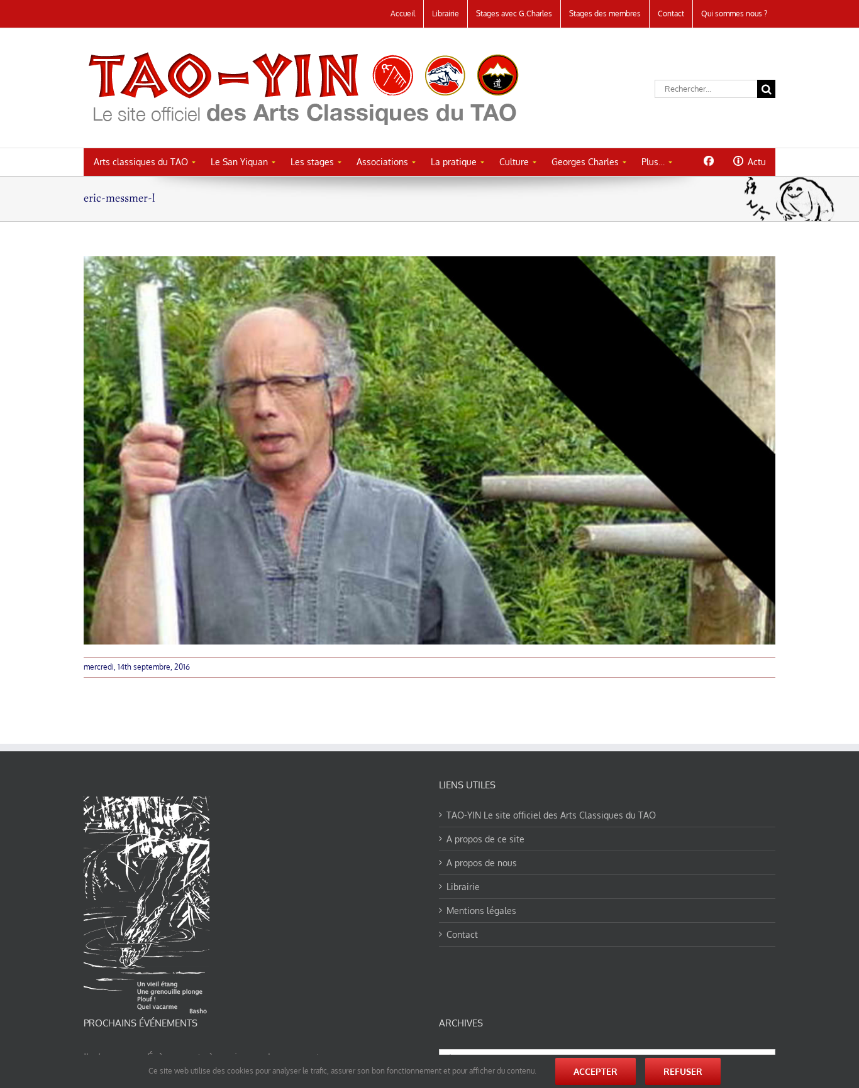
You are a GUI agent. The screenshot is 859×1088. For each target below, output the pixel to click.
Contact (462, 934)
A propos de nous (481, 862)
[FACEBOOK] (708, 160)
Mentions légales (481, 910)
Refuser (682, 1071)
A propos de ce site (485, 839)
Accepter (596, 1071)
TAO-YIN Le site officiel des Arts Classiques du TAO (551, 815)
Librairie (463, 886)
